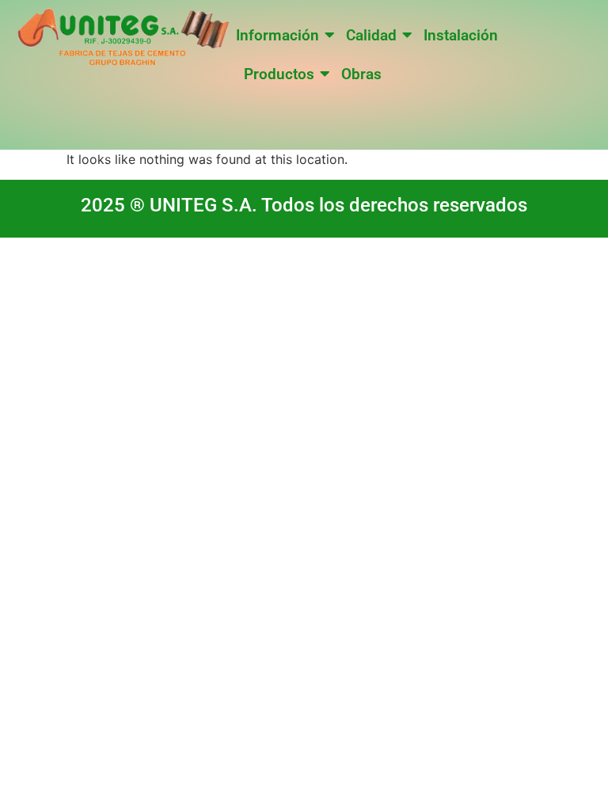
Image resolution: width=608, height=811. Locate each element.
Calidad (371, 35)
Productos (279, 74)
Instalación (461, 35)
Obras (361, 74)
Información (277, 35)
